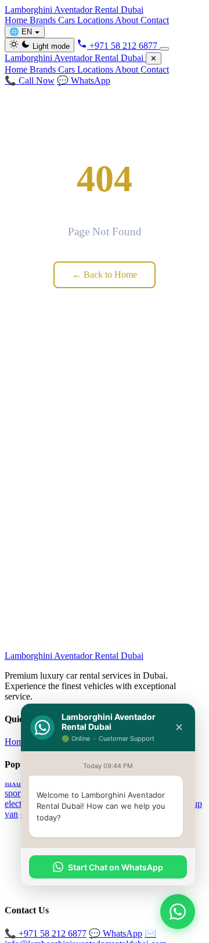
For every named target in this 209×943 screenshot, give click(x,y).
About (127, 20)
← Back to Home (104, 274)
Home (17, 20)
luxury (16, 782)
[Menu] (164, 49)
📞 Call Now (30, 80)
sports (15, 793)
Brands (44, 20)
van (11, 814)
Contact (154, 20)
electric (18, 803)
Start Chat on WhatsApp (115, 867)
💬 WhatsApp (83, 80)
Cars (67, 20)
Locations (96, 20)
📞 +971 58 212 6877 (46, 933)
